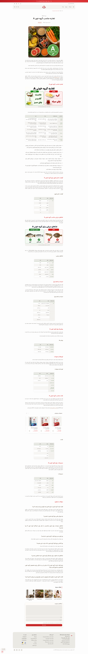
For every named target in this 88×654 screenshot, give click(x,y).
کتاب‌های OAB (56, 77)
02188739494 (24, 638)
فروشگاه (35, 636)
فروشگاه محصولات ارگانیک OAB (65, 634)
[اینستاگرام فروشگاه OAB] (16, 649)
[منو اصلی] (73, 7)
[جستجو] (18, 7)
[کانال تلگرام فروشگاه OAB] (14, 3)
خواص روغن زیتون (50, 643)
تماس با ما (35, 643)
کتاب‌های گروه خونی (34, 638)
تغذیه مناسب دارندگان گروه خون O (48, 640)
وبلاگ (60, 10)
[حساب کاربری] (16, 7)
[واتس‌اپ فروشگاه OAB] (21, 649)
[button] (2, 652)
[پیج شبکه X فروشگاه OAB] (18, 3)
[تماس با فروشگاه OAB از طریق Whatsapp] (20, 3)
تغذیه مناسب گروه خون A (49, 638)
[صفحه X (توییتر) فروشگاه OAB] (19, 649)
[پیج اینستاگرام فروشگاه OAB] (16, 3)
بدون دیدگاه (39, 22)
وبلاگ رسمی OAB (34, 640)
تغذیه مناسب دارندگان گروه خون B (48, 636)
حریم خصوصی (34, 645)
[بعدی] (26, 413)
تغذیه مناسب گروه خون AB (49, 641)
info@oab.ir (24, 636)
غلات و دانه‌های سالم (53, 407)
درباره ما (35, 641)
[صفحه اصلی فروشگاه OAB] (44, 7)
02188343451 (24, 640)
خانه (62, 10)
